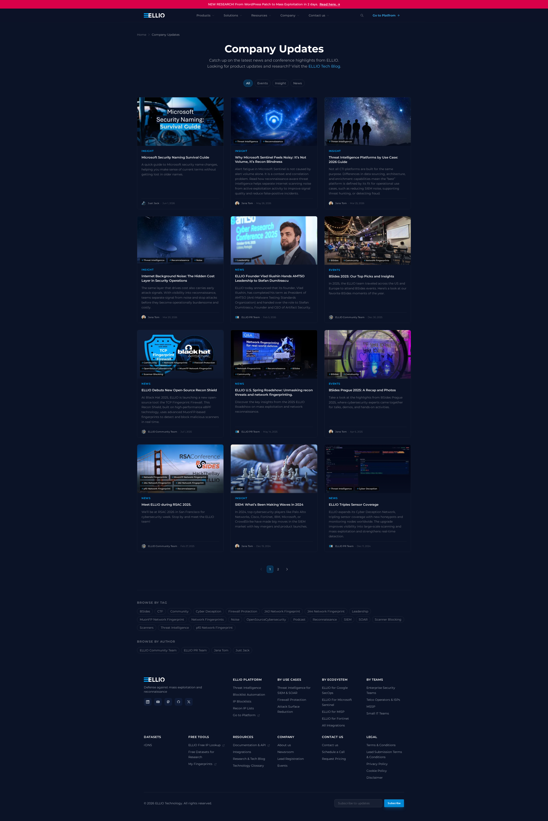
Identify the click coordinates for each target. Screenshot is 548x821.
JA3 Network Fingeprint (282, 611)
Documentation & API (250, 745)
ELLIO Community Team (158, 650)
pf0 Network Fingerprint (214, 628)
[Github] (178, 702)
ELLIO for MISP (333, 712)
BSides (145, 611)
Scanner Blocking (388, 619)
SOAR (363, 619)
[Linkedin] (148, 702)
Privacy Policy (377, 764)
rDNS (148, 745)
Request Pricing (334, 759)
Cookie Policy (376, 771)
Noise (235, 619)
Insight (280, 83)
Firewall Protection (242, 611)
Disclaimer (374, 778)
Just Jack (242, 650)
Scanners (146, 628)
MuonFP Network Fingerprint (162, 619)
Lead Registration (290, 759)
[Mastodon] (168, 702)
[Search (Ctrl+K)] (362, 15)
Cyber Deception (208, 611)
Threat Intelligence (175, 628)
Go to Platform (244, 715)
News (297, 83)
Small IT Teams (377, 713)
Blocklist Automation (249, 695)
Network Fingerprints (207, 619)
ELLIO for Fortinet (335, 718)
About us (284, 745)
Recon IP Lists (243, 708)
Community (179, 611)
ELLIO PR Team (195, 650)
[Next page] (287, 569)
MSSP (370, 706)
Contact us (330, 745)
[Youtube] (158, 702)
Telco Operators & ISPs (383, 700)
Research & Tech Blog (249, 759)
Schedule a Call (333, 752)
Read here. (330, 4)
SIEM (347, 619)
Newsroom (285, 752)
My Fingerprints (200, 764)
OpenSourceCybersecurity (266, 619)
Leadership (360, 611)
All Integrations (333, 725)
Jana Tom (221, 650)
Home (141, 35)
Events (262, 83)
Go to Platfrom (384, 15)
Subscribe (394, 803)
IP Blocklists (242, 701)
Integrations (242, 752)
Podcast (299, 619)
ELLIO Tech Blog (324, 66)
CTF (160, 611)
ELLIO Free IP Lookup (204, 745)
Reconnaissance (325, 619)
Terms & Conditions (381, 745)
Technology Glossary (248, 766)
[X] (189, 702)
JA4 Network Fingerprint (326, 611)
